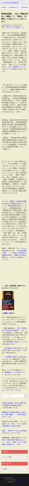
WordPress (18, 482)
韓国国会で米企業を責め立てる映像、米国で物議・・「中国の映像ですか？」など (14, 414)
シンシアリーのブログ (10, 3)
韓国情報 (17, 27)
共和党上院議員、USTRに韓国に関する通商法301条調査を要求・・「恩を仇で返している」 (14, 405)
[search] (26, 395)
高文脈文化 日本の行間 (13, 348)
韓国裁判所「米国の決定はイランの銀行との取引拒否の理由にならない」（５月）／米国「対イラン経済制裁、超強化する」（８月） (14, 441)
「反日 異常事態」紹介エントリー (13, 342)
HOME (4, 7)
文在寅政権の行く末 (14, 7)
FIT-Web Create (21, 480)
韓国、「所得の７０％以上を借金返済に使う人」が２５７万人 (14, 432)
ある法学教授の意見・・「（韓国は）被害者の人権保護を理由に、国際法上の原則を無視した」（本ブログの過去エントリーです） (14, 255)
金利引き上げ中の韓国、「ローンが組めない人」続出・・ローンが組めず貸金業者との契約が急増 (14, 423)
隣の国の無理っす (18, 26)
